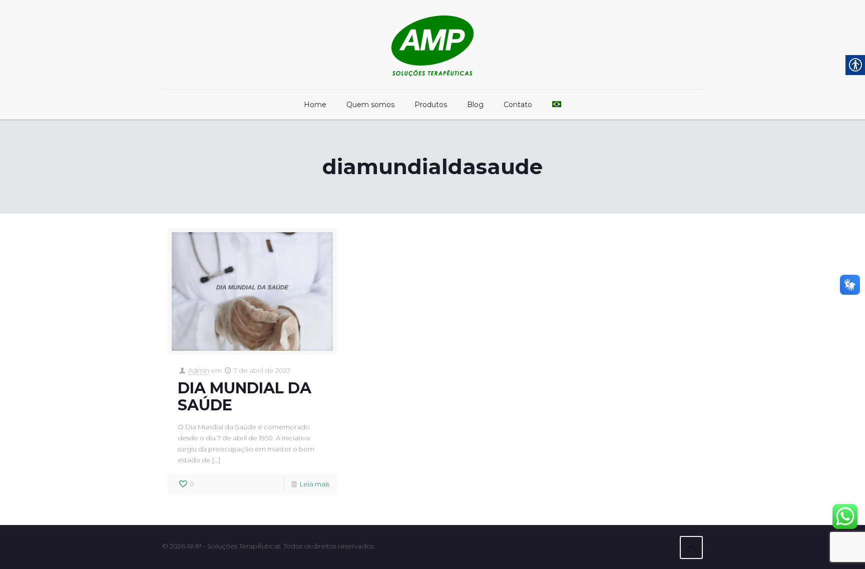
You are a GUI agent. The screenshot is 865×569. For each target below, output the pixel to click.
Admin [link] (198, 370)
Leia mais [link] (314, 484)
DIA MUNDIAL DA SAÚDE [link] (244, 396)
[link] (432, 44)
